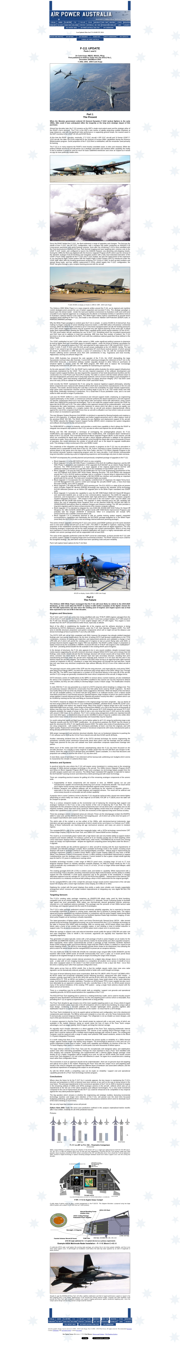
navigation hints (66, 1330)
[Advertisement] (90, 5)
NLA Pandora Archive (111, 1334)
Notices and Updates (98, 1334)
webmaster (56, 1330)
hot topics (79, 1330)
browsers (129, 1329)
